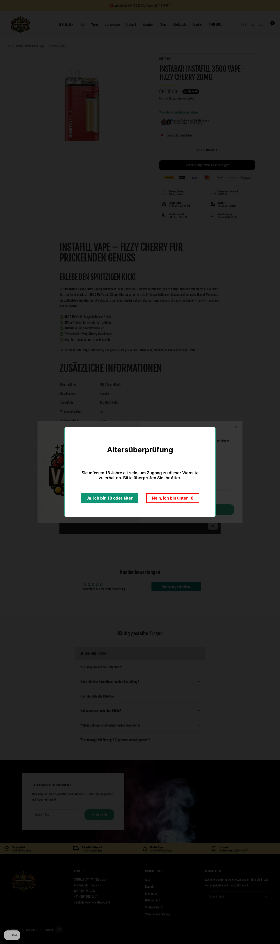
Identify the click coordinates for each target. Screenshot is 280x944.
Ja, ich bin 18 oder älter (110, 498)
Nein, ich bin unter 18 (172, 498)
